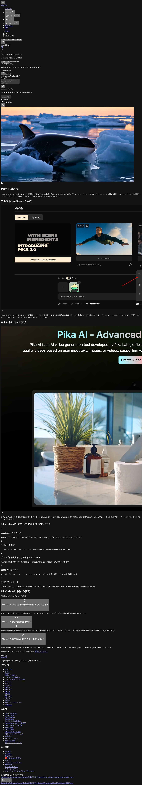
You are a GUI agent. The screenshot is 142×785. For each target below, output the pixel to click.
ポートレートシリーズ (13, 743)
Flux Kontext (9, 719)
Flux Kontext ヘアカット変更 (15, 723)
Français (14, 777)
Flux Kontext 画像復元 (13, 721)
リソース (8, 754)
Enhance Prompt (6, 89)
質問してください (41, 651)
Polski (67, 777)
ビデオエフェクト (11, 16)
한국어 (35, 777)
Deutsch (40, 777)
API (6, 27)
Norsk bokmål (48, 777)
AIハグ (7, 691)
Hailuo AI (8, 685)
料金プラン (9, 25)
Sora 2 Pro (8, 669)
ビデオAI (8, 12)
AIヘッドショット (11, 738)
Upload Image (5, 45)
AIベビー (8, 696)
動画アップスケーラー (13, 702)
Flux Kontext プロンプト (13, 725)
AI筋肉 (7, 694)
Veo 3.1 (7, 671)
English (3, 777)
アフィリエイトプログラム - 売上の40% (19, 771)
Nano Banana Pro (11, 713)
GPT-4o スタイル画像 (13, 732)
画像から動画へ (11, 675)
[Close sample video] (3, 105)
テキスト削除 (10, 740)
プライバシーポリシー (13, 762)
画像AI (8, 19)
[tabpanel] (71, 71)
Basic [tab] (3, 39)
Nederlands (61, 777)
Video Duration (6, 71)
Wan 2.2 (7, 681)
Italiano (25, 777)
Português (20, 777)
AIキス (7, 687)
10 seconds (11, 76)
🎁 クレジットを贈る (13, 758)
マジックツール (10, 23)
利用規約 (8, 764)
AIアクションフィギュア (14, 734)
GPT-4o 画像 (9, 730)
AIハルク (8, 698)
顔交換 (7, 700)
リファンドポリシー (12, 769)
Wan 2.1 (7, 683)
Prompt (4, 78)
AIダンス (8, 689)
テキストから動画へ (12, 677)
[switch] (13, 64)
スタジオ (8, 9)
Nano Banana (9, 715)
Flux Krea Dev (10, 717)
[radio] (3, 73)
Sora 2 (7, 673)
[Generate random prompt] (3, 86)
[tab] (9, 40)
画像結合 (8, 736)
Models (7, 31)
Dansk (55, 777)
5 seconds (8, 74)
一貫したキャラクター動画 (15, 679)
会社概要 (8, 751)
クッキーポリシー (11, 767)
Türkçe (71, 777)
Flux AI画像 (9, 727)
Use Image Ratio (6, 64)
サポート (8, 760)
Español (8, 777)
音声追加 (8, 705)
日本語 (30, 777)
